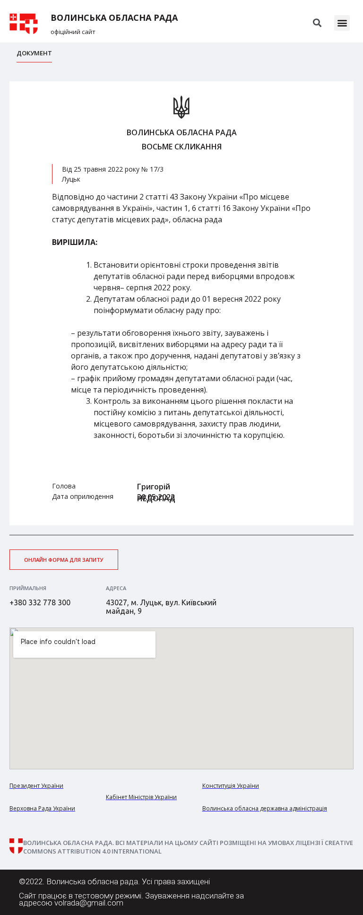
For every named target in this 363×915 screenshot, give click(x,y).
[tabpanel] (181, 303)
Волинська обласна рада (114, 17)
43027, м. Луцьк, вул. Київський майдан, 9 (161, 606)
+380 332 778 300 (39, 602)
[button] (342, 23)
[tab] (34, 55)
